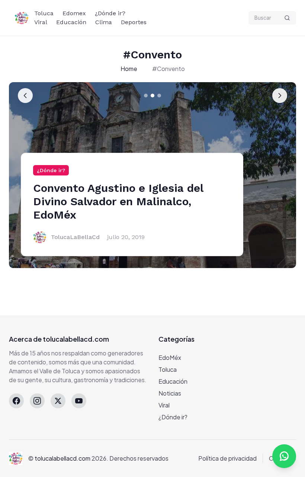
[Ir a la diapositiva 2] (152, 95)
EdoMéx (169, 357)
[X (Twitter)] (58, 400)
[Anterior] (25, 95)
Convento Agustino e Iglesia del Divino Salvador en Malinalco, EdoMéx (118, 201)
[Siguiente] (279, 95)
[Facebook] (16, 400)
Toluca (44, 13)
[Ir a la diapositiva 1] (146, 95)
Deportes (134, 22)
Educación (71, 22)
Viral (40, 22)
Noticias (169, 393)
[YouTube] (78, 400)
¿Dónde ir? (110, 13)
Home (129, 68)
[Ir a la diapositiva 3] (159, 95)
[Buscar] (287, 18)
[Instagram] (37, 400)
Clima (103, 22)
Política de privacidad (227, 458)
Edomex (74, 13)
